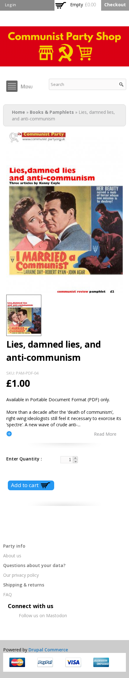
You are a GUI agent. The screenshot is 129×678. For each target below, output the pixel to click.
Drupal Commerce (48, 650)
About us (12, 556)
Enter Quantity (23, 459)
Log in (10, 5)
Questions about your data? (34, 565)
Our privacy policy (21, 575)
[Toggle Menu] (12, 86)
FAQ (7, 594)
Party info (14, 546)
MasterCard (17, 662)
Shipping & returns (23, 585)
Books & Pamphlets (52, 112)
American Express (101, 662)
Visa (73, 662)
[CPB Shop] (64, 63)
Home (18, 112)
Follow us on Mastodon (43, 615)
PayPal (45, 662)
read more (105, 434)
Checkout (115, 5)
